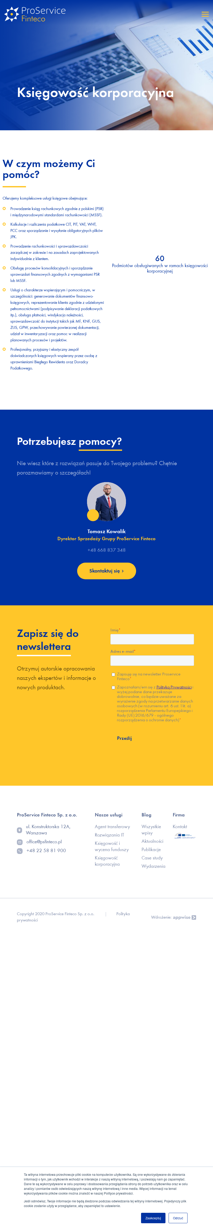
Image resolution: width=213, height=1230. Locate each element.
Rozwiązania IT (109, 835)
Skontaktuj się (104, 571)
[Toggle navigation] (205, 14)
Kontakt (180, 827)
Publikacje (151, 849)
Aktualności (152, 841)
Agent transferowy (112, 827)
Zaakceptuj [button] (153, 1218)
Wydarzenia (153, 866)
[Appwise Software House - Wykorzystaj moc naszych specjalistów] (183, 917)
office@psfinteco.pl (44, 842)
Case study (152, 858)
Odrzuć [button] (178, 1218)
